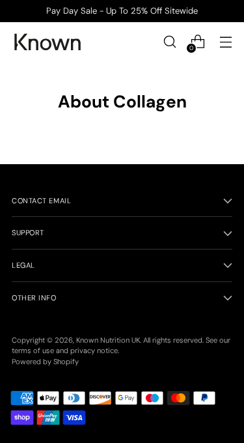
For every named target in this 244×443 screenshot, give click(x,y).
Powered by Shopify (45, 361)
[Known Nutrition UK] (47, 42)
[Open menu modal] (225, 42)
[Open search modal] (169, 42)
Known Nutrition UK (108, 340)
